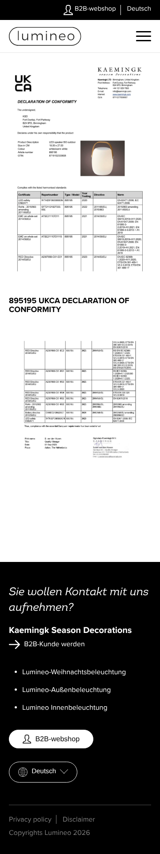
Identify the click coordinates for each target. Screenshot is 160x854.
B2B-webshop (94, 9)
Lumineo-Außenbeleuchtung (66, 689)
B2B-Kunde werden (53, 644)
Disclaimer (79, 819)
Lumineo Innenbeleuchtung (65, 707)
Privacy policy (30, 819)
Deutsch (44, 771)
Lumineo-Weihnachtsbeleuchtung (74, 672)
